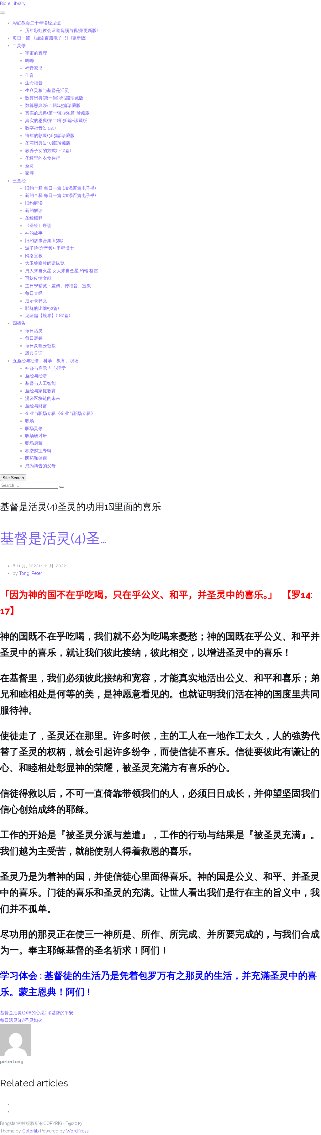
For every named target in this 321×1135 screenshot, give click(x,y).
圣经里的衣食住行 (42, 158)
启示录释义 (36, 300)
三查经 (19, 180)
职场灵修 (34, 428)
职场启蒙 (34, 443)
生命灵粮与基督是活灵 (47, 90)
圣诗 (29, 165)
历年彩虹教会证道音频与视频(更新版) (61, 30)
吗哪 (29, 60)
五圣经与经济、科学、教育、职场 (45, 360)
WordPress (77, 1130)
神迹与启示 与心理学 (45, 368)
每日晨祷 (34, 338)
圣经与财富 (36, 405)
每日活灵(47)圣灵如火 (21, 1020)
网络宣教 (34, 255)
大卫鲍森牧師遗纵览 (45, 263)
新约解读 (34, 210)
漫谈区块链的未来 (42, 398)
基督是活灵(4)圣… (53, 538)
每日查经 (34, 293)
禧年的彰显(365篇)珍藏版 (50, 135)
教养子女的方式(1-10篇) (48, 150)
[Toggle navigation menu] (2, 12)
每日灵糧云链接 (40, 345)
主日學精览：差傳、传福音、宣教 (58, 285)
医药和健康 (36, 458)
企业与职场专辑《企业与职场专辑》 (60, 413)
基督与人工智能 (41, 383)
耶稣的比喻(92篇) (42, 308)
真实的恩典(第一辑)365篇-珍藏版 (57, 112)
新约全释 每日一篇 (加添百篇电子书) (60, 195)
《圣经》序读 (38, 225)
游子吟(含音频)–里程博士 (49, 248)
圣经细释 (34, 217)
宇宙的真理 (36, 53)
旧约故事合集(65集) (44, 240)
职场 (29, 420)
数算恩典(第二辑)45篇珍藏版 (53, 105)
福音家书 (34, 68)
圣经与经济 (36, 375)
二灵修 (19, 45)
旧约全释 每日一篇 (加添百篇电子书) (60, 188)
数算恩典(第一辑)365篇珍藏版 (54, 97)
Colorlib (30, 1130)
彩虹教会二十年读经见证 (37, 22)
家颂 (29, 173)
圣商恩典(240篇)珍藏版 (48, 143)
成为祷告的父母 (40, 465)
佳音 (29, 75)
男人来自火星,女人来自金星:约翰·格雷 (61, 270)
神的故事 (34, 233)
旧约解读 (34, 202)
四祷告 (19, 323)
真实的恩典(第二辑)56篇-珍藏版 (56, 120)
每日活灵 (34, 330)
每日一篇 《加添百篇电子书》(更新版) (50, 37)
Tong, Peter (30, 573)
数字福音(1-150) (40, 127)
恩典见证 (34, 353)
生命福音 (34, 82)
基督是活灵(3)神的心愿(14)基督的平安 (36, 1012)
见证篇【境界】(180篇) (47, 315)
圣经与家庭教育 (40, 390)
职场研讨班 (36, 435)
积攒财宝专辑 (38, 450)
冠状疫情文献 (38, 278)
